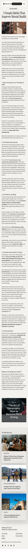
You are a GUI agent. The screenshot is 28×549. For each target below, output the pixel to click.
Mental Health (13, 8)
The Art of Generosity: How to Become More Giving (14, 410)
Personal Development (9, 483)
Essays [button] (3, 538)
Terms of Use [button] (19, 533)
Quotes (6, 512)
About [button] (3, 536)
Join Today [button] (4, 533)
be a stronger (13, 160)
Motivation (6, 453)
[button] (24, 4)
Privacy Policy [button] (19, 536)
